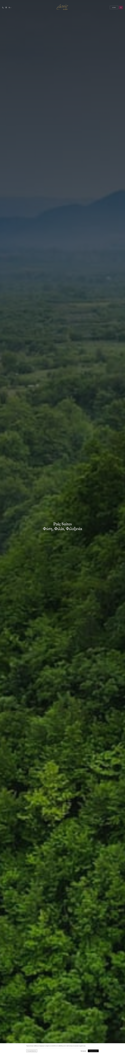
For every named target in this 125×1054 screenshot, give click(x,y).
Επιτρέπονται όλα (93, 1050)
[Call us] (3, 7)
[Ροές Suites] (62, 7)
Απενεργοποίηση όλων (31, 1050)
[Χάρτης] (6, 7)
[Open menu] (121, 7)
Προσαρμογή (83, 1050)
